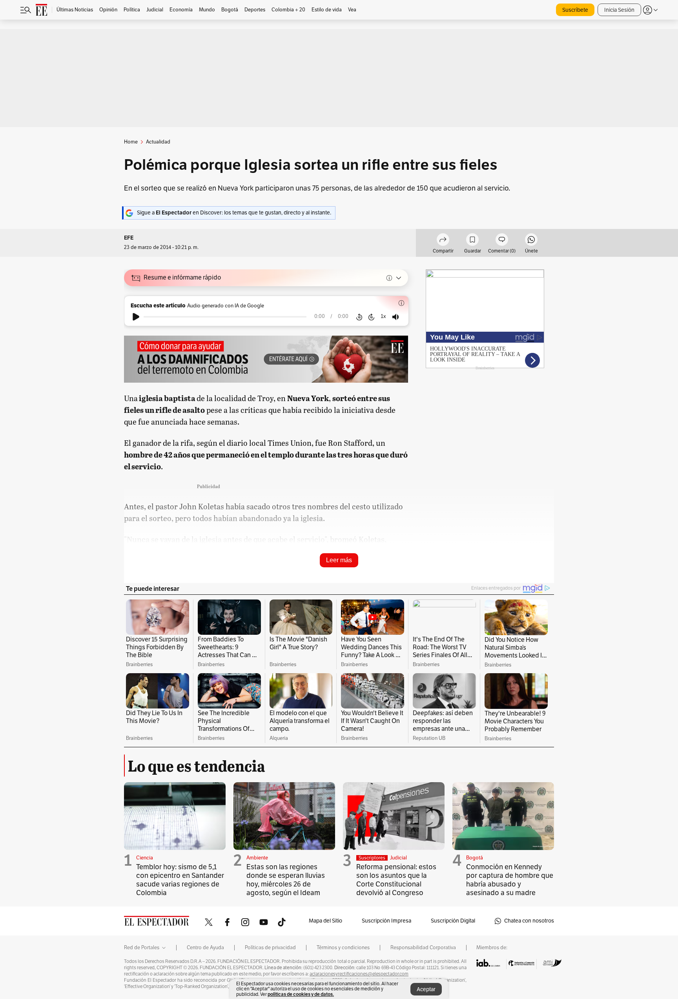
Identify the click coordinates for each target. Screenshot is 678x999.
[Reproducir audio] (136, 316)
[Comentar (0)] (502, 240)
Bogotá (474, 858)
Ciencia (144, 858)
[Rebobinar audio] (359, 316)
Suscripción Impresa (386, 920)
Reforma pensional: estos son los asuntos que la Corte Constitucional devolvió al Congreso (396, 880)
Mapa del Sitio (325, 920)
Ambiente (257, 858)
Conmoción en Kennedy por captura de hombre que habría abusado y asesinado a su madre (509, 880)
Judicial (398, 858)
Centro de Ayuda (205, 947)
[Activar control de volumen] (395, 317)
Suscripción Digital (453, 920)
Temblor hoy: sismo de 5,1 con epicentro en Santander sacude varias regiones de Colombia (180, 880)
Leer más (339, 560)
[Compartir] (443, 240)
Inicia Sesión (619, 10)
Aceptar (426, 989)
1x (383, 316)
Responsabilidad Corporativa (423, 947)
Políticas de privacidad (270, 947)
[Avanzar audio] (371, 316)
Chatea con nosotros (529, 920)
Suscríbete (575, 10)
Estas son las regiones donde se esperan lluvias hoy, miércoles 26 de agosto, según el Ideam (285, 880)
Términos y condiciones (343, 947)
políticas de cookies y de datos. (301, 994)
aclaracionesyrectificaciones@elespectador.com (359, 974)
